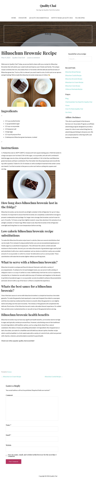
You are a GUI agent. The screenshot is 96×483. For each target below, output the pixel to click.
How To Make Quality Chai (62, 18)
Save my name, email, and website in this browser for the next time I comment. (32, 455)
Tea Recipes (80, 18)
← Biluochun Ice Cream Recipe (11, 376)
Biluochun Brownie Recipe (73, 79)
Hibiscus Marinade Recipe (73, 89)
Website (8, 445)
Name (8, 425)
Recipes (9, 372)
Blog (66, 98)
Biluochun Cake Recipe (72, 86)
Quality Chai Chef (18, 58)
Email (8, 435)
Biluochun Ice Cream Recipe (74, 82)
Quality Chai (48, 6)
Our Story (22, 18)
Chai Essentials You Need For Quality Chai (78, 102)
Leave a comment (33, 58)
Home (13, 18)
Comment (9, 395)
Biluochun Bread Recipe (73, 72)
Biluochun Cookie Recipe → (54, 376)
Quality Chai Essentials (39, 18)
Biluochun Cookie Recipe (73, 75)
